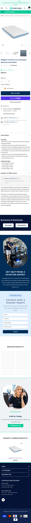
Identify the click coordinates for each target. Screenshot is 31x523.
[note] (15, 309)
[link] (15, 12)
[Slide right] (28, 12)
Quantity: (3, 78)
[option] (15, 32)
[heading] (15, 299)
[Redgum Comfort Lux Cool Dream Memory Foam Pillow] (15, 449)
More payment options (15, 102)
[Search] (7, 8)
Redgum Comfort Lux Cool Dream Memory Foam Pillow (15, 458)
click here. (8, 205)
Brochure (8, 225)
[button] (25, 45)
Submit (15, 331)
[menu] (2, 8)
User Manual (22, 225)
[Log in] (24, 8)
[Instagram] (3, 499)
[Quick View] (21, 443)
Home (2, 15)
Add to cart (15, 93)
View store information (9, 113)
